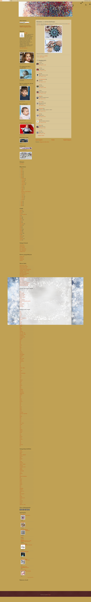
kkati (39, 73)
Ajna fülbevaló (27, 530)
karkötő (21, 229)
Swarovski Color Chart (23, 281)
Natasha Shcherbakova (23, 476)
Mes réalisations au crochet (25, 567)
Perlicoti (21, 484)
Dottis (20, 457)
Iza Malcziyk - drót (22, 466)
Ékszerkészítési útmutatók (24, 285)
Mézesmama (41, 108)
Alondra (21, 450)
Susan (21, 499)
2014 (21, 174)
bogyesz (21, 211)
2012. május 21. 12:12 (42, 70)
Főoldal (52, 139)
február (23, 197)
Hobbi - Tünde (22, 358)
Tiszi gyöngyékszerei (24, 529)
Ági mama (21, 444)
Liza (20, 378)
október (23, 181)
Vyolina (21, 503)
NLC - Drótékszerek (23, 250)
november (23, 180)
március (23, 196)
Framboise (21, 462)
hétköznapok (22, 223)
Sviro (20, 420)
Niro (20, 397)
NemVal (21, 394)
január (23, 199)
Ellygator (21, 458)
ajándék (21, 210)
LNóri (20, 377)
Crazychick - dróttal (23, 334)
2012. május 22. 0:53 (42, 98)
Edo (20, 343)
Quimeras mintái (22, 278)
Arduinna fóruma (22, 246)
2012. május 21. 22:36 (42, 93)
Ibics (20, 362)
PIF (20, 234)
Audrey (21, 322)
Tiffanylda (21, 305)
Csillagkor (21, 338)
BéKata (21, 328)
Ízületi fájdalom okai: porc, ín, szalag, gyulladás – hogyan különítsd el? (26, 541)
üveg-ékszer (21, 238)
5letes (21, 291)
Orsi (20, 405)
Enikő (20, 347)
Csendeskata (22, 335)
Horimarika (21, 359)
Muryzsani (21, 390)
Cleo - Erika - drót (22, 332)
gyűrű (20, 222)
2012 (21, 177)
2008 (21, 205)
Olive (20, 404)
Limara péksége (22, 299)
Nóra (20, 402)
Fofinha (21, 461)
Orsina (21, 406)
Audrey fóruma (22, 244)
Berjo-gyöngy (22, 163)
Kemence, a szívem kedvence (26, 191)
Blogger (49, 594)
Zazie (20, 435)
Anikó (20, 315)
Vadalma (21, 429)
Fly (20, 460)
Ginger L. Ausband (22, 464)
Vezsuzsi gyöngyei (24, 544)
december (23, 178)
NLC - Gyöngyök (22, 247)
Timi (20, 425)
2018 (21, 168)
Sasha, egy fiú (22, 493)
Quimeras (21, 489)
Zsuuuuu (21, 436)
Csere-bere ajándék (23, 214)
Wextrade (21, 260)
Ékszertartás (22, 306)
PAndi (20, 408)
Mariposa (21, 473)
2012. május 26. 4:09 (42, 116)
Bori (20, 327)
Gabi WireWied (22, 354)
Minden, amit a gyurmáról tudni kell (25, 301)
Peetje (21, 480)
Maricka (21, 385)
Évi (39, 90)
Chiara (21, 330)
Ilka (20, 365)
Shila (20, 417)
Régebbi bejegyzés (67, 139)
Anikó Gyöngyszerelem (24, 551)
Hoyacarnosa (22, 361)
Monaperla (21, 389)
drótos (21, 217)
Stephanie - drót (22, 497)
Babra (20, 323)
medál (21, 230)
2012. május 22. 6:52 (42, 105)
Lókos (39, 24)
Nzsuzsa (21, 401)
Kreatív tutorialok (22, 297)
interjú (21, 226)
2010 (21, 202)
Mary (20, 386)
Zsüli (20, 443)
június (23, 187)
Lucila (20, 472)
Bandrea (21, 324)
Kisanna (21, 370)
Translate (27, 23)
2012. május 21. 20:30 (42, 87)
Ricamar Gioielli (23, 570)
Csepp (22, 190)
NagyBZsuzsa (22, 393)
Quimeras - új (22, 491)
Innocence (21, 465)
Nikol (20, 396)
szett (20, 237)
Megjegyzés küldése (41, 135)
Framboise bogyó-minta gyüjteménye (25, 269)
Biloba (21, 453)
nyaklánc (21, 233)
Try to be (21, 500)
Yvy (20, 433)
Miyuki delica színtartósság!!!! (24, 273)
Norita (20, 398)
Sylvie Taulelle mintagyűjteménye (25, 282)
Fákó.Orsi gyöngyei (24, 559)
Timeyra (21, 424)
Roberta (21, 416)
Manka (21, 381)
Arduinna (21, 319)
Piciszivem (21, 412)
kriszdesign (23, 522)
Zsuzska (21, 439)
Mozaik (21, 302)
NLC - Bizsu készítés (23, 248)
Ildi (20, 363)
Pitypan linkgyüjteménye (23, 277)
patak (47, 23)
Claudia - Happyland (23, 454)
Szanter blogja (22, 303)
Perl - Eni (40, 101)
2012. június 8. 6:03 (42, 133)
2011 (21, 201)
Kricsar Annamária (22, 373)
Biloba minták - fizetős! (23, 265)
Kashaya (21, 469)
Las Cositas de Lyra (42, 79)
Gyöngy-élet (21, 257)
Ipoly (69, 23)
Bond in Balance (27, 515)
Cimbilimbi (21, 331)
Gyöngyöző (21, 355)
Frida (20, 350)
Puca (20, 485)
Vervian (21, 432)
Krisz (20, 374)
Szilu (20, 421)
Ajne (20, 311)
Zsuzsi (21, 437)
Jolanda (21, 468)
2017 (21, 170)
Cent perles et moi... (24, 566)
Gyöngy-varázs (22, 256)
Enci (20, 346)
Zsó (20, 440)
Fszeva (21, 351)
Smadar (21, 496)
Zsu (39, 62)
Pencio (21, 481)
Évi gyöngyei (23, 514)
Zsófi (40, 119)
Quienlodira (21, 488)
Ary (20, 320)
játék (20, 227)
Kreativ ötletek (22, 295)
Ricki (20, 492)
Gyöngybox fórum (22, 251)
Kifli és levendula (22, 294)
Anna (20, 316)
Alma (20, 312)
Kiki (20, 369)
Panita (21, 409)
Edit (20, 342)
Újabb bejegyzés (38, 139)
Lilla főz (21, 298)
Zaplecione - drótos (23, 504)
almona (22, 537)
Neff (20, 477)
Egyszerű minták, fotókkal (24, 266)
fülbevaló (21, 219)
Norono (21, 400)
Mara (20, 382)
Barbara (21, 326)
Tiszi (20, 428)
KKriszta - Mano (22, 367)
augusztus (23, 184)
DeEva (21, 339)
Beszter (40, 125)
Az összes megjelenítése (30, 577)
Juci (20, 366)
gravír (20, 221)
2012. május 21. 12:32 (42, 76)
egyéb (21, 218)
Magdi (40, 96)
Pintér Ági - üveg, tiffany (23, 413)
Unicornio (21, 501)
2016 (21, 171)
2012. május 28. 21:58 (42, 122)
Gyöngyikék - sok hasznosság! (24, 270)
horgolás (21, 225)
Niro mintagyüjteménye (23, 274)
